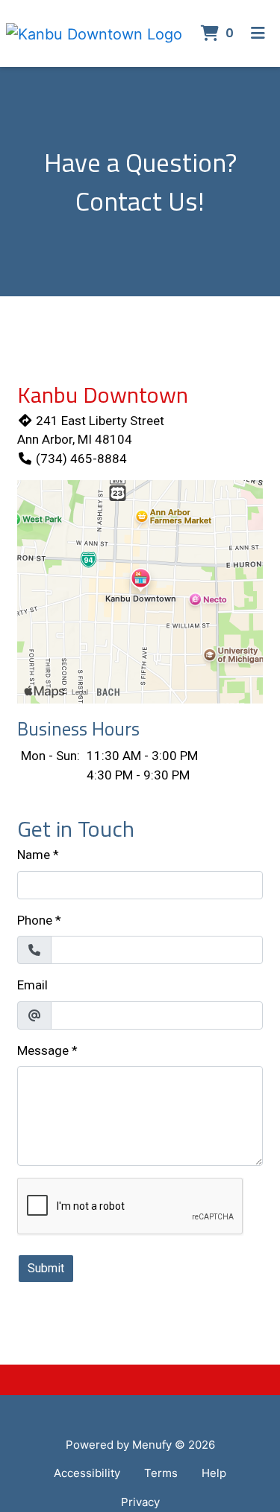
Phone (34, 920)
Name (33, 854)
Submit (46, 1268)
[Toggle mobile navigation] (258, 33)
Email (32, 984)
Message (43, 1050)
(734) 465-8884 (81, 458)
